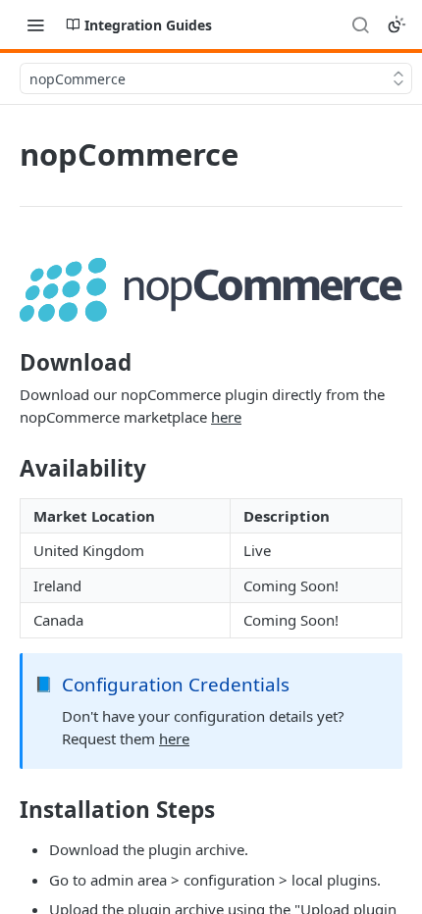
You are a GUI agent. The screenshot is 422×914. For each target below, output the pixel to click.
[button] (211, 290)
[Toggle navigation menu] (35, 24)
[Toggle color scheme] (396, 24)
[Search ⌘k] (360, 24)
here (226, 417)
